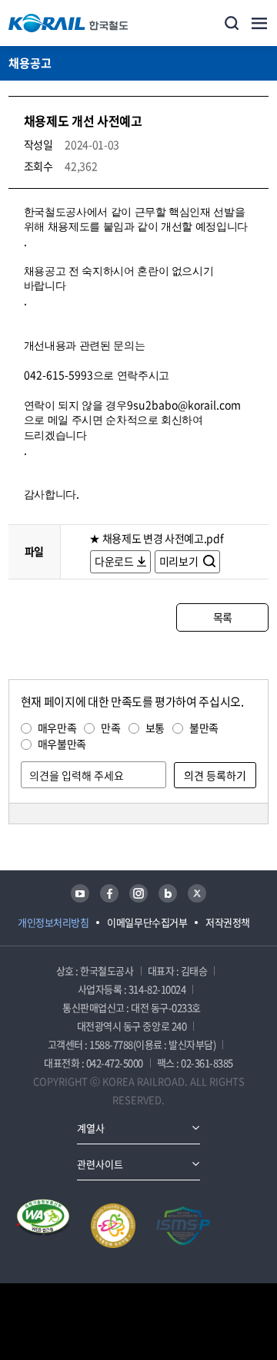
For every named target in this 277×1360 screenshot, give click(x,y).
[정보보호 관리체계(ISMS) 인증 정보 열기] (183, 1226)
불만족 (204, 727)
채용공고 (30, 62)
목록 (222, 617)
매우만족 (57, 727)
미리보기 (179, 561)
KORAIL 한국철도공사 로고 (68, 23)
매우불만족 (62, 744)
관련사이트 (100, 1164)
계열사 (91, 1128)
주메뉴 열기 (259, 23)
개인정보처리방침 (53, 922)
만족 (110, 727)
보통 (155, 727)
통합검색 (232, 23)
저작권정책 (227, 922)
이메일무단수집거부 (147, 922)
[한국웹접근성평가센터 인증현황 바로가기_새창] (43, 1226)
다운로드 (114, 561)
